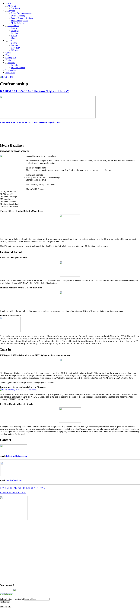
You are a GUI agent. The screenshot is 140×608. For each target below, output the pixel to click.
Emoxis (14, 65)
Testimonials (10, 70)
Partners (11, 62)
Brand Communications (21, 13)
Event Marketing (18, 16)
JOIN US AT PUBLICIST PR (13, 492)
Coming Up (10, 57)
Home (8, 3)
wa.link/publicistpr (15, 480)
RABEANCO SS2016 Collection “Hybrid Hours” (34, 91)
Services (11, 11)
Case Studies (13, 25)
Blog (7, 55)
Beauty (14, 28)
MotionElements (18, 67)
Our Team (15, 8)
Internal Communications (22, 18)
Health (14, 35)
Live (10, 40)
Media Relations (18, 23)
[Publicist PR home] (6, 77)
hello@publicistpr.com (16, 456)
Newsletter (10, 72)
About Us (12, 6)
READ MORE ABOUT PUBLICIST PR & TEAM (22, 488)
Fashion (14, 33)
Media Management (19, 20)
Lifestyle (14, 30)
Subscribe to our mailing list (12, 599)
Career (8, 53)
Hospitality (15, 48)
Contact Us (10, 60)
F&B (13, 38)
